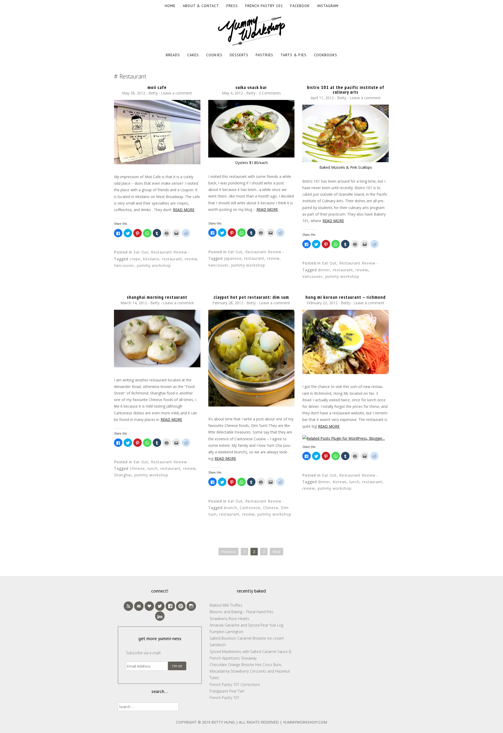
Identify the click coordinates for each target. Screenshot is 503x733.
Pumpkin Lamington (226, 631)
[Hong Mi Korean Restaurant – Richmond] (345, 372)
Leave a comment (176, 93)
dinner (324, 269)
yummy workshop (154, 265)
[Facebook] (170, 606)
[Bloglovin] (149, 606)
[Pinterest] (180, 606)
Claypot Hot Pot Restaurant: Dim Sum (251, 297)
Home (170, 5)
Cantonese (250, 507)
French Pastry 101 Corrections (235, 684)
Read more (183, 209)
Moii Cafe (157, 87)
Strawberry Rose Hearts (229, 618)
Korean (340, 481)
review (191, 258)
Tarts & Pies (294, 55)
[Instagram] (191, 606)
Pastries (264, 55)
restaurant (172, 258)
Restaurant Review (169, 252)
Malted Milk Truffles (226, 605)
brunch (230, 507)
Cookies (214, 55)
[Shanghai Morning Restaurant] (157, 365)
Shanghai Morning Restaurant (157, 297)
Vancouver (124, 265)
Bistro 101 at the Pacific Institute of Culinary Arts (345, 89)
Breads (173, 55)
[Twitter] (160, 606)
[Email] (139, 606)
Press (232, 5)
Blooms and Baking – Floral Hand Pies (242, 611)
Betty (153, 93)
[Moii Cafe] (157, 162)
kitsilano (151, 258)
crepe (135, 258)
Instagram (327, 5)
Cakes (193, 55)
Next (276, 551)
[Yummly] (160, 616)
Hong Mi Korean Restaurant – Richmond (345, 297)
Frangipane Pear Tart (227, 691)
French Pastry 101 (264, 5)
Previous (228, 551)
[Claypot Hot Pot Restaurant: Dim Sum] (251, 405)
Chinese (137, 468)
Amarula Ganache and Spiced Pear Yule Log (246, 625)
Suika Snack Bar (251, 87)
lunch (152, 468)
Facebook (300, 5)
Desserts (239, 55)
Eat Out (141, 252)
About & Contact (201, 5)
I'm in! (177, 665)
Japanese (233, 258)
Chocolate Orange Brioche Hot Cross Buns (246, 664)
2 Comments (270, 93)
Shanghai (123, 474)
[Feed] (128, 606)
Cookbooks (325, 55)
